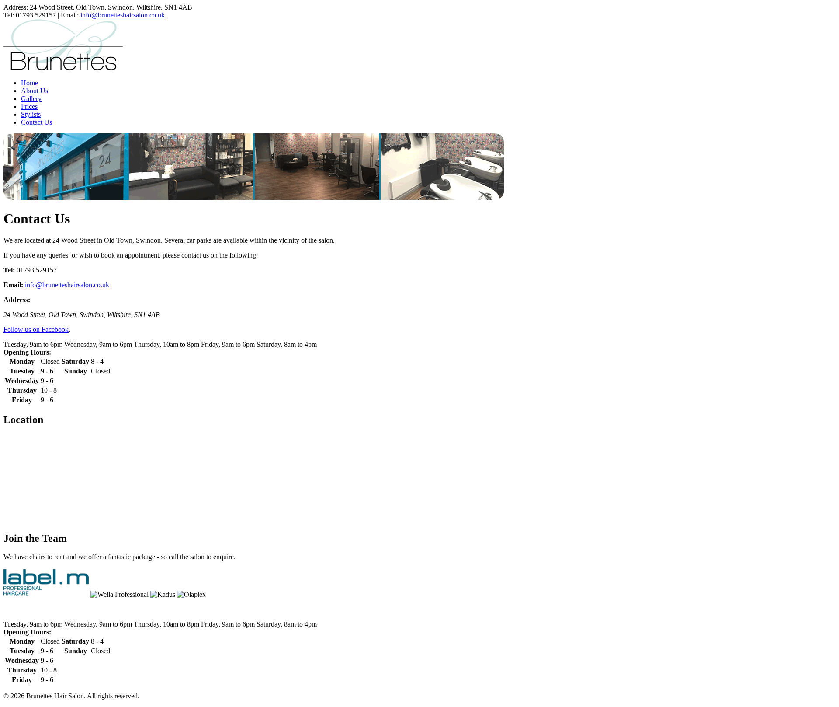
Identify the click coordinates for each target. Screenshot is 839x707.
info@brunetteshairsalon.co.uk (122, 15)
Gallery (31, 98)
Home (29, 83)
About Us (34, 90)
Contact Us (36, 122)
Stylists (31, 114)
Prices (29, 106)
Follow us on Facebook (36, 329)
